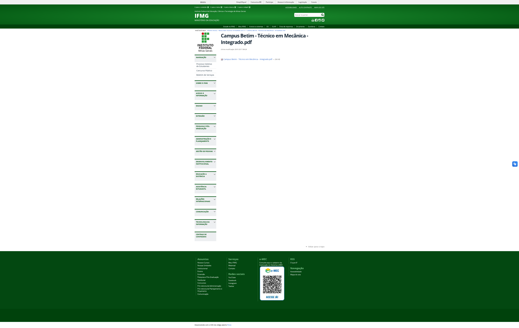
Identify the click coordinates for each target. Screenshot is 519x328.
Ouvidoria (311, 26)
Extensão (201, 274)
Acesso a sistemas (256, 26)
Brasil (203, 2)
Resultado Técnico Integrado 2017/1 (232, 30)
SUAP (274, 26)
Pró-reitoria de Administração (209, 286)
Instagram (319, 20)
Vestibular (201, 280)
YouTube (313, 20)
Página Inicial (212, 30)
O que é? (293, 263)
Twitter (323, 20)
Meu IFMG (242, 26)
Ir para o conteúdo (201, 7)
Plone (229, 325)
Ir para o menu (216, 7)
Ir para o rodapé (244, 7)
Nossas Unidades (204, 265)
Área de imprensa (286, 26)
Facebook (316, 20)
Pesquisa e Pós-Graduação (208, 277)
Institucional (202, 268)
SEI (267, 26)
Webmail (231, 265)
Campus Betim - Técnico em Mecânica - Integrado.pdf (248, 59)
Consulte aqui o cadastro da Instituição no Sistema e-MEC (271, 264)
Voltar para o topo (316, 246)
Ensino (200, 271)
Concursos (201, 283)
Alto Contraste (305, 7)
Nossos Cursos (203, 263)
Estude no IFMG (229, 26)
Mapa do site (319, 7)
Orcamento (300, 26)
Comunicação (202, 294)
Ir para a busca (230, 7)
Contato (321, 26)
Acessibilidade (291, 7)
